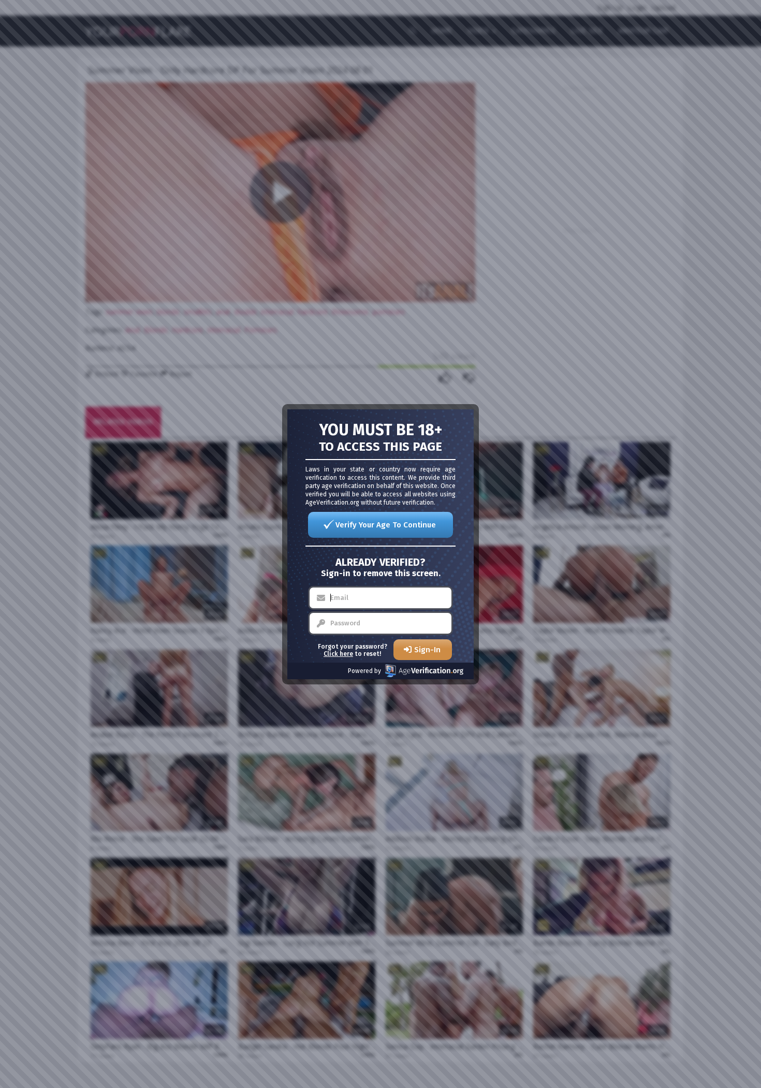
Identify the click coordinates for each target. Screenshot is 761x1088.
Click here (338, 653)
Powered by (364, 671)
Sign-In (427, 649)
